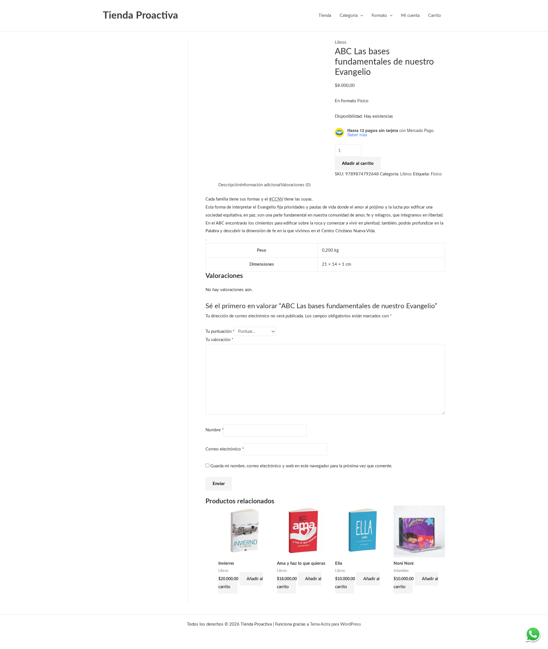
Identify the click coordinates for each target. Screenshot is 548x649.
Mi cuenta (410, 15)
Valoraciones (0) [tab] (296, 185)
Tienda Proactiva (140, 16)
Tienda (325, 15)
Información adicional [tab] (261, 185)
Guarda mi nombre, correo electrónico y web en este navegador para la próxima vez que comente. (301, 466)
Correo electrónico (225, 449)
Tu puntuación (220, 331)
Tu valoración (219, 340)
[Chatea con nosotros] (533, 634)
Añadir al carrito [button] (240, 583)
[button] (360, 15)
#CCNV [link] (276, 199)
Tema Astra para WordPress (335, 624)
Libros (340, 42)
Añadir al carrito (358, 163)
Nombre (214, 430)
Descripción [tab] (229, 185)
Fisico (436, 174)
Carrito (434, 15)
